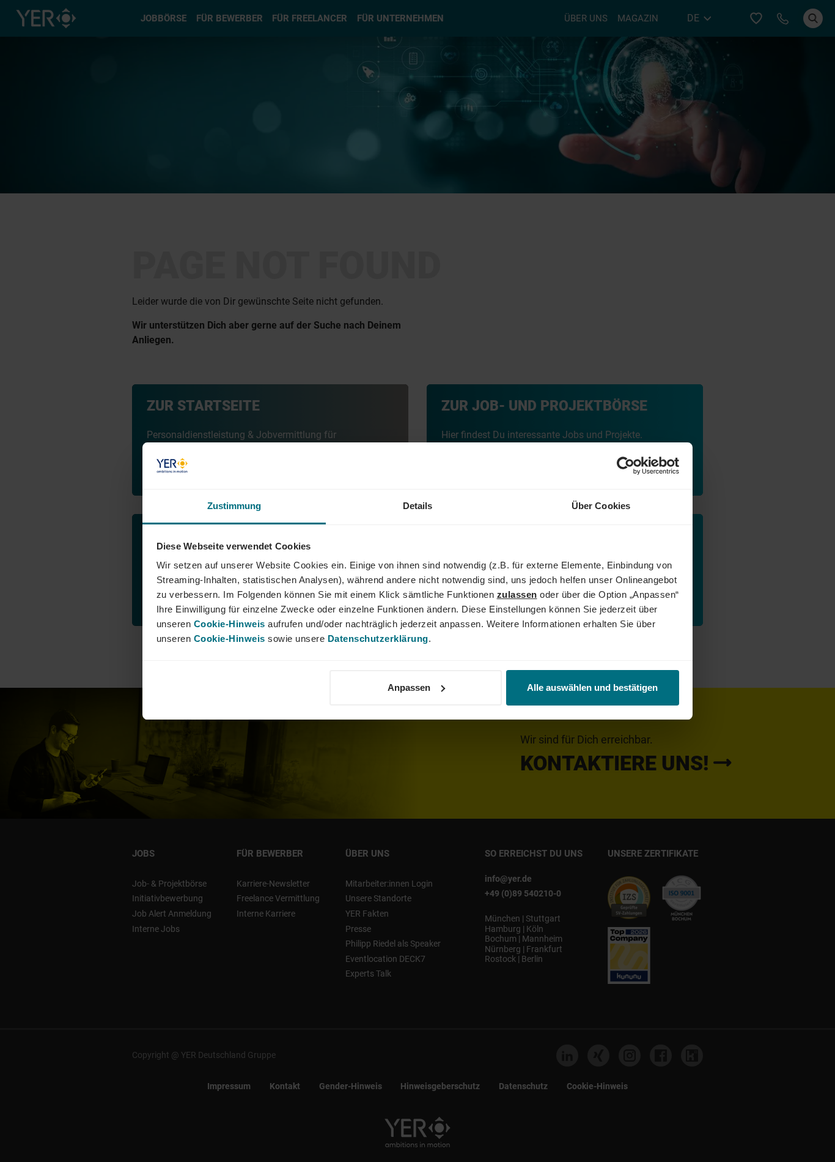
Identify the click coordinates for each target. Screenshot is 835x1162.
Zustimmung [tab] (234, 506)
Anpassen (409, 687)
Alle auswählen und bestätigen (592, 687)
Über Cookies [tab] (601, 506)
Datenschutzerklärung (378, 638)
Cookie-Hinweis (229, 624)
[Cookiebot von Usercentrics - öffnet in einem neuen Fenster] (625, 465)
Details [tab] (418, 506)
